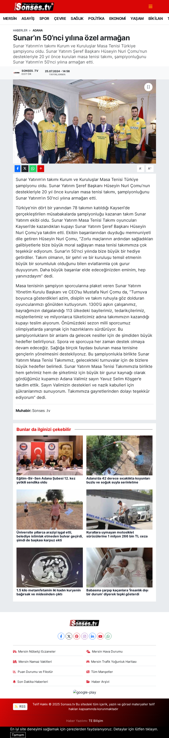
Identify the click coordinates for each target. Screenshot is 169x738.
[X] (69, 636)
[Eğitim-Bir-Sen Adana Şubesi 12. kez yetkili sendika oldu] (49, 455)
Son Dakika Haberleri (32, 682)
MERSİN (9, 18)
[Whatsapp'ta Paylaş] (32, 168)
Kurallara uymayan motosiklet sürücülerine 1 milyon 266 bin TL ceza (117, 534)
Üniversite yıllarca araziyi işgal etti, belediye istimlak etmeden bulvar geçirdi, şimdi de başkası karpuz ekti (49, 536)
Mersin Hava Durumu (107, 651)
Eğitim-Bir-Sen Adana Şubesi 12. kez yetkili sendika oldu (45, 480)
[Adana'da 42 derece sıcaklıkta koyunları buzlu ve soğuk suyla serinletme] (119, 455)
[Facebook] (61, 636)
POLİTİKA (96, 18)
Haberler (20, 30)
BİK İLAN (155, 18)
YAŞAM (136, 18)
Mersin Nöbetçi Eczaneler (37, 651)
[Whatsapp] (108, 636)
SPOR (44, 18)
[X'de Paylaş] (24, 168)
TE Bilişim (96, 721)
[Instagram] (84, 636)
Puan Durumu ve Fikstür (35, 672)
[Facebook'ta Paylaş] (17, 168)
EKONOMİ (117, 18)
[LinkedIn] (92, 636)
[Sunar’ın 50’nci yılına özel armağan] (84, 121)
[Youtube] (100, 636)
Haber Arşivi (100, 682)
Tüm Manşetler (102, 672)
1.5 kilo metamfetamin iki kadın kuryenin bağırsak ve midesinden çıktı (48, 592)
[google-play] (84, 692)
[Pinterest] (76, 636)
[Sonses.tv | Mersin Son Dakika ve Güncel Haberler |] (33, 6)
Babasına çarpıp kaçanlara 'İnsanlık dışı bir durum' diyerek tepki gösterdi (117, 592)
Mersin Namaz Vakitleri (35, 662)
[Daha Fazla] (40, 168)
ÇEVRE (60, 18)
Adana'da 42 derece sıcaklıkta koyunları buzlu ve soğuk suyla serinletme (118, 480)
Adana (38, 30)
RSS (22, 706)
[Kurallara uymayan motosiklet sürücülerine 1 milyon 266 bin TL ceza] (119, 509)
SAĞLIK (77, 18)
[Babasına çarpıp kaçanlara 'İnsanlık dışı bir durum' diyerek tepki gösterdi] (119, 567)
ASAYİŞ (27, 18)
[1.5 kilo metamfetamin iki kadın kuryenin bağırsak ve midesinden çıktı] (49, 567)
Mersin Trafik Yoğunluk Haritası (114, 662)
